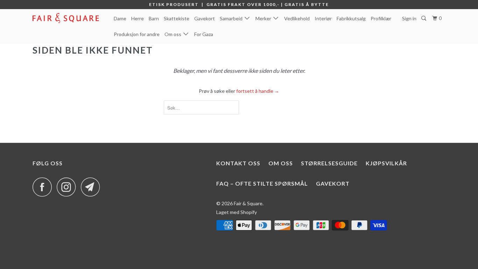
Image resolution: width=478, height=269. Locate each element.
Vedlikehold (297, 18)
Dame (120, 18)
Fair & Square (248, 203)
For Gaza (203, 34)
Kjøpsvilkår (386, 163)
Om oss (173, 34)
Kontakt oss (238, 163)
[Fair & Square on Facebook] (44, 186)
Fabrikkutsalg (351, 18)
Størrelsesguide (329, 163)
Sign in (409, 18)
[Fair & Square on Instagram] (68, 186)
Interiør (323, 18)
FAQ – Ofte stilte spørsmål (262, 183)
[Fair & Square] (68, 18)
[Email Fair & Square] (92, 186)
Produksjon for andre (137, 34)
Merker (264, 18)
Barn (154, 18)
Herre (137, 18)
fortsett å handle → (257, 91)
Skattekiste (176, 18)
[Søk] (424, 18)
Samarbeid (232, 18)
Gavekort (204, 18)
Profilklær (381, 18)
